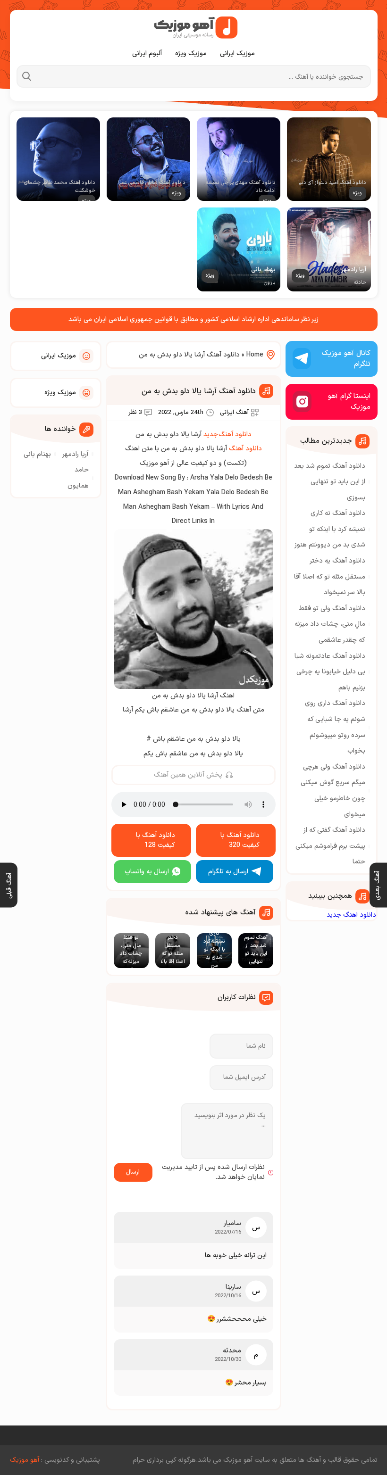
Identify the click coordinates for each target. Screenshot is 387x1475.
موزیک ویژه (191, 53)
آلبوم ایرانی (147, 53)
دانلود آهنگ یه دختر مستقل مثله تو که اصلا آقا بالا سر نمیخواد (329, 576)
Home (254, 355)
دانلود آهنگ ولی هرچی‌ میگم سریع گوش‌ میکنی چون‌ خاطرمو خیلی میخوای (333, 791)
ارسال (133, 1172)
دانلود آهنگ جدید (227, 434)
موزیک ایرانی (237, 53)
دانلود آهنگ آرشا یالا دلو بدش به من (199, 391)
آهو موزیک (24, 1460)
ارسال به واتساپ (147, 872)
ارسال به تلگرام (228, 872)
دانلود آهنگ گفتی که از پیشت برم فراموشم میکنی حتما (330, 846)
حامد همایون (78, 478)
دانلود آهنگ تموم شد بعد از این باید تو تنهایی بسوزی (329, 482)
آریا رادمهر (75, 454)
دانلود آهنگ (245, 449)
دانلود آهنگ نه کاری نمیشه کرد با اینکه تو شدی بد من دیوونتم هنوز (329, 529)
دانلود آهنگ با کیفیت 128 (155, 840)
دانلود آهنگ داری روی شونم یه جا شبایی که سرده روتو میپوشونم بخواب (335, 727)
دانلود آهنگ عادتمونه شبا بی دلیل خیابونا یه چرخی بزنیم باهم (329, 672)
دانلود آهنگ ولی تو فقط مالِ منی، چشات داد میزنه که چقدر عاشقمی (329, 624)
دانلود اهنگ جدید (351, 915)
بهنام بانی (37, 454)
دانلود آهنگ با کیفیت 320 (240, 840)
